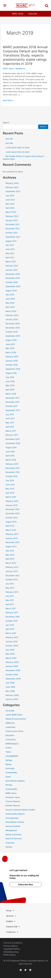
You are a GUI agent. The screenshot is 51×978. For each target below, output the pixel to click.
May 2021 (10, 253)
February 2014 (12, 534)
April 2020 (10, 307)
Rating (8, 764)
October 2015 (11, 476)
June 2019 (10, 344)
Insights (9, 921)
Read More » (8, 100)
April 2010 (10, 629)
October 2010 (12, 621)
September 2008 (13, 679)
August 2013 (11, 546)
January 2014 (12, 538)
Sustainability (11, 772)
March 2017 (11, 431)
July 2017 (10, 414)
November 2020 (13, 278)
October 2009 (12, 646)
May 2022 (10, 204)
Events (9, 748)
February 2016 (12, 464)
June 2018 (10, 381)
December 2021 (12, 224)
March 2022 (11, 212)
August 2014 (11, 522)
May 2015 (10, 489)
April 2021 (10, 257)
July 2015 (10, 480)
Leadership (10, 727)
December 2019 (13, 324)
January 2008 (12, 699)
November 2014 (13, 513)
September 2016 (13, 443)
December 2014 (13, 509)
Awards (9, 847)
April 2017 (10, 427)
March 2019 (11, 352)
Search (6, 122)
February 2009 (12, 662)
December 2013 (13, 542)
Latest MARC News (14, 715)
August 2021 (11, 241)
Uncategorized (12, 818)
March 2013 (11, 563)
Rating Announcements (16, 719)
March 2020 (11, 311)
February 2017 (12, 435)
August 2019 (11, 340)
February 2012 (12, 592)
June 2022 (10, 200)
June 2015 (10, 485)
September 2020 (13, 286)
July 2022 (10, 195)
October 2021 (11, 233)
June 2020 (10, 299)
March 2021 (11, 262)
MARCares (10, 723)
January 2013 (12, 571)
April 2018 (10, 390)
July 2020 (10, 295)
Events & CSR (11, 927)
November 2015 (12, 472)
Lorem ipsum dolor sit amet (17, 147)
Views (8, 752)
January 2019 (12, 361)
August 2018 (11, 373)
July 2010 (10, 625)
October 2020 (12, 282)
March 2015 (11, 497)
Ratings (9, 760)
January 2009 (12, 666)
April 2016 (10, 456)
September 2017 (13, 410)
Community (11, 739)
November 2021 (12, 228)
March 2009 (11, 658)
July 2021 (10, 245)
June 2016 (10, 452)
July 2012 (10, 584)
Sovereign (10, 711)
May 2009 (10, 654)
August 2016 (11, 447)
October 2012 (11, 579)
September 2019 (13, 336)
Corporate (10, 843)
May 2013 (10, 555)
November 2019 (13, 328)
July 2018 (10, 377)
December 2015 (12, 468)
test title (9, 139)
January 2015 (11, 505)
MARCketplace (12, 744)
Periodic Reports (13, 805)
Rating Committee (13, 834)
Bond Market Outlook (15, 822)
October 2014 (12, 518)
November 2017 (12, 402)
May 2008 (10, 691)
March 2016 (11, 460)
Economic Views (13, 797)
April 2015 (10, 493)
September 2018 (13, 369)
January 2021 (11, 270)
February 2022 (12, 216)
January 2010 (12, 641)
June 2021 (10, 249)
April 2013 (10, 559)
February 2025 (12, 187)
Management (11, 830)
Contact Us (11, 932)
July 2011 (10, 596)
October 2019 (12, 332)
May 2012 (10, 588)
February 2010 (12, 637)
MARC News (8, 69)
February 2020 (12, 315)
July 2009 (10, 650)
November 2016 (13, 439)
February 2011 (12, 612)
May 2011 (10, 600)
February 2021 (12, 266)
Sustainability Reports (15, 814)
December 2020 (13, 274)
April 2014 (10, 526)
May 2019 (10, 348)
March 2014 (11, 530)
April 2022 (10, 208)
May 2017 (10, 423)
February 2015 (12, 501)
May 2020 (10, 303)
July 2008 (10, 683)
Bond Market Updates (15, 781)
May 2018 (10, 385)
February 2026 (12, 183)
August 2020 (11, 290)
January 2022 (12, 220)
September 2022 (13, 191)
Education (10, 735)
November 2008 (13, 670)
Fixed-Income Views (14, 731)
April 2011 (10, 604)
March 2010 (11, 633)
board (8, 777)
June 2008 (10, 687)
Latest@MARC (12, 756)
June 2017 (10, 418)
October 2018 (11, 365)
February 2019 (12, 357)
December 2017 (12, 398)
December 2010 (13, 617)
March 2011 (11, 608)
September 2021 (13, 237)
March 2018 (11, 394)
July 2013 (10, 551)
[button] (5, 5)
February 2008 (12, 695)
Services (9, 916)
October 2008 (12, 674)
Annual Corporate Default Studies (20, 810)
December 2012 (12, 575)
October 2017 (11, 406)
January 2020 (12, 319)
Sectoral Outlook (13, 826)
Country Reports (13, 801)
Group (8, 910)
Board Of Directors (14, 838)
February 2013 (12, 567)
